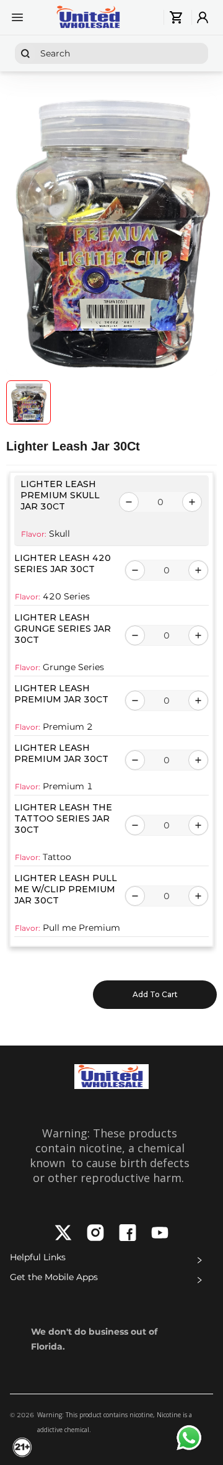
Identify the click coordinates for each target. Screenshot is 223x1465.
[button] (111, 1260)
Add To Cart (155, 994)
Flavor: (33, 534)
